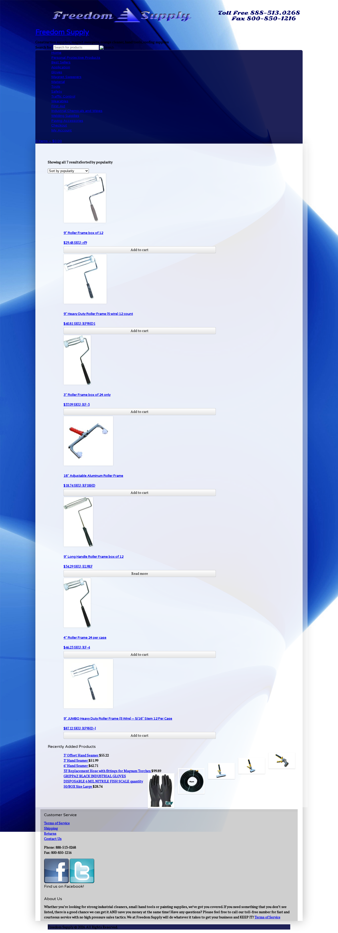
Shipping (51, 828)
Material (58, 82)
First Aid (58, 106)
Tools (55, 86)
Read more (139, 573)
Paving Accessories (67, 121)
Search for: (43, 47)
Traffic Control (63, 96)
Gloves (56, 72)
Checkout (59, 125)
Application (60, 67)
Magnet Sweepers (66, 77)
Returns (50, 833)
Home (56, 52)
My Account (61, 130)
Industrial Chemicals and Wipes (76, 111)
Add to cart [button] (139, 249)
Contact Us (53, 838)
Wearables (59, 101)
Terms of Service (57, 823)
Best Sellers (61, 62)
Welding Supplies (65, 116)
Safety (56, 91)
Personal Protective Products (75, 57)
